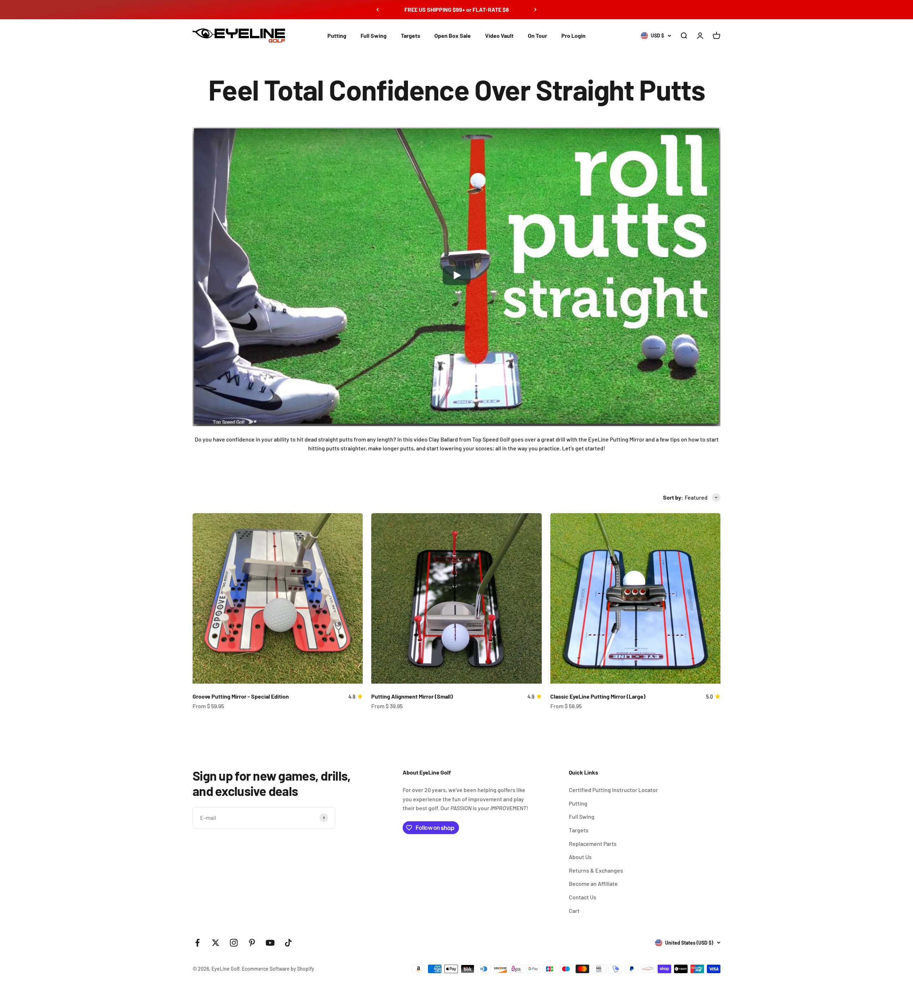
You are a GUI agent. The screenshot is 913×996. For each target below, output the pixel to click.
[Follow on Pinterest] (252, 943)
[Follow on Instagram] (234, 943)
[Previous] (377, 9)
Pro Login (573, 35)
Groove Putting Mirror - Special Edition (241, 696)
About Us (580, 856)
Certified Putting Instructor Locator (613, 789)
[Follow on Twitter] (215, 943)
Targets (410, 35)
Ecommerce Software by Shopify (278, 969)
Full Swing (374, 35)
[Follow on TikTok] (288, 943)
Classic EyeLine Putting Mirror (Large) (598, 696)
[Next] (535, 9)
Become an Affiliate (593, 883)
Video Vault (499, 35)
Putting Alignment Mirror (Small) (412, 696)
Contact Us (582, 897)
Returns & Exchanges (596, 870)
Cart (574, 910)
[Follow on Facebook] (197, 943)
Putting (336, 35)
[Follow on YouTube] (270, 943)
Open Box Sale (452, 35)
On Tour (537, 35)
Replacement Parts (593, 843)
